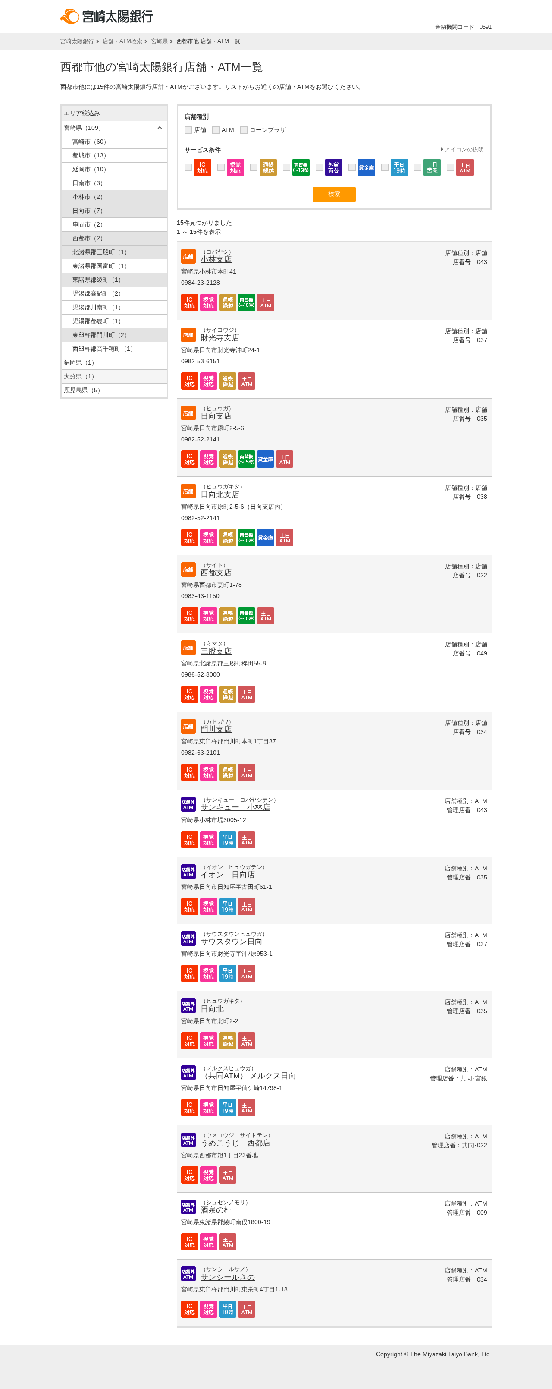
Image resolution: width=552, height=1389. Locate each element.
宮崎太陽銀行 (77, 41)
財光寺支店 (220, 338)
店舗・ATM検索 (122, 41)
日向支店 (216, 416)
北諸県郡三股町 (101, 252)
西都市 (89, 238)
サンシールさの (228, 1277)
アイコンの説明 (464, 149)
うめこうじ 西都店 (235, 1143)
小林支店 (216, 259)
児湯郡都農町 (98, 321)
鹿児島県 (84, 390)
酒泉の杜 (216, 1210)
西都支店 (220, 572)
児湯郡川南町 (98, 307)
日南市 (89, 183)
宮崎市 (91, 141)
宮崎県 (159, 41)
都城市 (91, 155)
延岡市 (91, 169)
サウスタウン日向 (232, 941)
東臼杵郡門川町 (101, 334)
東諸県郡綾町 (98, 279)
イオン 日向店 (228, 874)
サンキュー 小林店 (235, 807)
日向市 (89, 210)
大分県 (80, 376)
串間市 (89, 224)
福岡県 (80, 362)
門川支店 (216, 729)
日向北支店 (220, 494)
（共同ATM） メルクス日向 (248, 1075)
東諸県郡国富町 (101, 265)
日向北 (212, 1009)
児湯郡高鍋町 (98, 293)
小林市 (89, 196)
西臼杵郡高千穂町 (104, 348)
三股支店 (216, 651)
